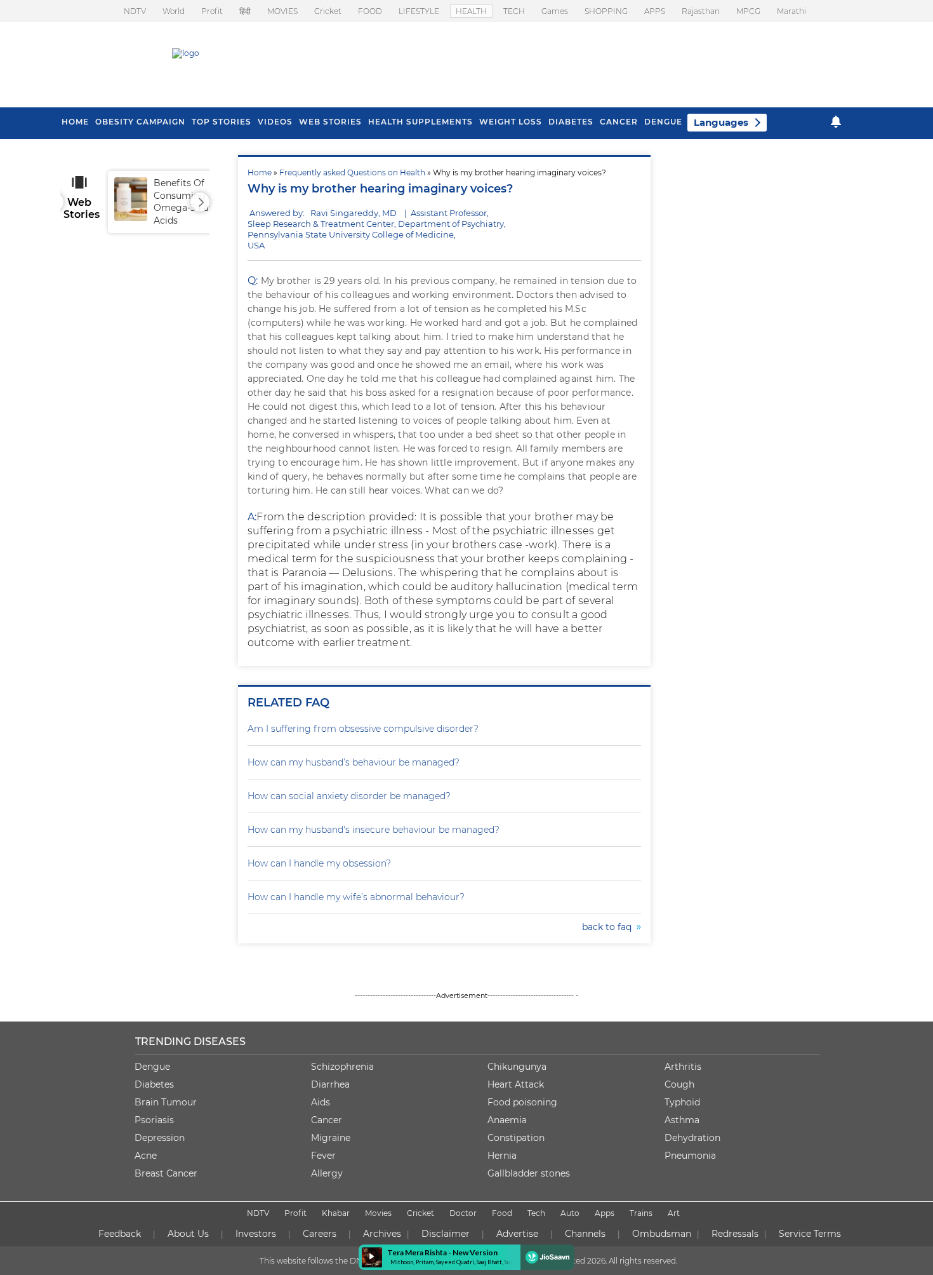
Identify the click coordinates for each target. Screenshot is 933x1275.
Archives (382, 1233)
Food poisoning (522, 1102)
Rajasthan (701, 11)
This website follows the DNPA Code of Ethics (344, 1260)
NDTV (135, 11)
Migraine (330, 1137)
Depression (160, 1137)
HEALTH (471, 11)
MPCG (748, 11)
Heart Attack (515, 1084)
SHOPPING (606, 11)
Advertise (517, 1233)
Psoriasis (154, 1120)
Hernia (502, 1155)
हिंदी (245, 11)
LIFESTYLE (419, 11)
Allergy (327, 1173)
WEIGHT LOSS (510, 121)
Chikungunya (516, 1066)
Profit (212, 11)
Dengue (663, 121)
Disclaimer (445, 1233)
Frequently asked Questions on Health (352, 172)
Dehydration (692, 1137)
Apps (604, 1213)
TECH (514, 11)
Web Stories (330, 121)
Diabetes (154, 1084)
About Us (188, 1233)
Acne (146, 1155)
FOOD (370, 11)
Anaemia (507, 1120)
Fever (323, 1155)
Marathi (791, 11)
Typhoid (682, 1102)
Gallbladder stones (528, 1173)
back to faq (609, 927)
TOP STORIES (221, 121)
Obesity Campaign (140, 121)
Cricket (327, 11)
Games (554, 11)
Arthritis (683, 1066)
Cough (679, 1084)
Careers (319, 1233)
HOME (75, 121)
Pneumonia (690, 1155)
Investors (255, 1233)
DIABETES (570, 121)
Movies (378, 1213)
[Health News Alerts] (836, 122)
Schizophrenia (342, 1066)
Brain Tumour (166, 1102)
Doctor (463, 1213)
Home (260, 172)
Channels (585, 1233)
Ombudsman (661, 1233)
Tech (536, 1213)
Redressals (734, 1233)
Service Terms (810, 1233)
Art (674, 1213)
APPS (654, 11)
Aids (320, 1102)
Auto (569, 1213)
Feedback (119, 1233)
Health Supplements (420, 121)
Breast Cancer (166, 1173)
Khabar (336, 1213)
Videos (275, 121)
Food (502, 1213)
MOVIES (282, 11)
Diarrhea (330, 1084)
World (173, 11)
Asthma (682, 1120)
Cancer (619, 121)
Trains (641, 1213)
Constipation (516, 1137)
